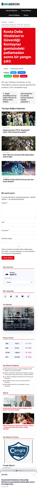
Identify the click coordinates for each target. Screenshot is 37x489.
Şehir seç (8, 278)
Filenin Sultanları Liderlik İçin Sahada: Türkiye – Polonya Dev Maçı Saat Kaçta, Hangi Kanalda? (19, 373)
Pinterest (23, 76)
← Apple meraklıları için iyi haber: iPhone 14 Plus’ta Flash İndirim (9, 98)
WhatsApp (8, 76)
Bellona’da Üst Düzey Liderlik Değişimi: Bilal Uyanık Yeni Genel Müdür (18, 369)
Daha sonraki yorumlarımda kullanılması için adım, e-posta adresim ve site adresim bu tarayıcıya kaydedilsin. (18, 251)
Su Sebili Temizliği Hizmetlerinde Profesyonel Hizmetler (18, 377)
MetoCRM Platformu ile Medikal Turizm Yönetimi (16, 385)
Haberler (4, 22)
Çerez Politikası (14, 15)
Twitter (13, 72)
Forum (26, 15)
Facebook (21, 72)
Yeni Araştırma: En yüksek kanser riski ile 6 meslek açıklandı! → (27, 98)
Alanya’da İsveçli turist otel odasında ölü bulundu (17, 381)
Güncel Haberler (11, 10)
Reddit (16, 76)
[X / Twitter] (11, 296)
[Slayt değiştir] (14, 470)
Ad (3, 222)
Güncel (11, 22)
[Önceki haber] (26, 310)
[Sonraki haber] (30, 310)
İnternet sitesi (7, 238)
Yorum (5, 203)
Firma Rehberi (26, 10)
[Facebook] (5, 296)
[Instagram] (16, 296)
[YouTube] (22, 296)
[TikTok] (28, 296)
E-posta (5, 230)
